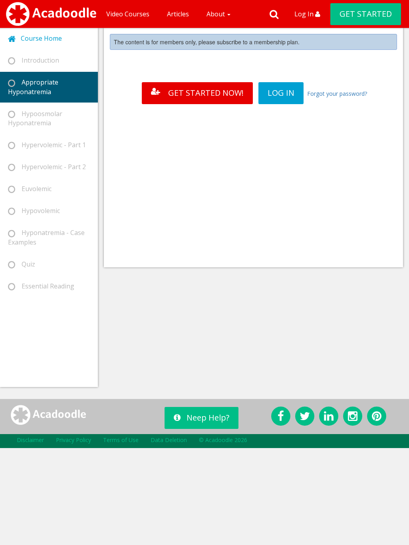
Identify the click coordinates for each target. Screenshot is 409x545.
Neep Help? (208, 417)
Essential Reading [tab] (44, 286)
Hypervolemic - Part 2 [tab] (50, 166)
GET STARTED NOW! (206, 92)
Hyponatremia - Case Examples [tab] (46, 237)
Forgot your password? (337, 93)
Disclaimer (30, 440)
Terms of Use (121, 440)
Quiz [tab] (25, 264)
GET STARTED (366, 13)
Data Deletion (169, 440)
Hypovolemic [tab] (37, 210)
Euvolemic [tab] (33, 188)
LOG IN (281, 92)
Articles (178, 14)
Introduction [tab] (37, 60)
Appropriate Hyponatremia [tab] (33, 87)
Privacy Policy (73, 440)
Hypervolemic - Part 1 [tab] (50, 144)
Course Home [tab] (39, 38)
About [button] (216, 14)
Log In (304, 14)
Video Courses (127, 14)
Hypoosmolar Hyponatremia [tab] (35, 118)
